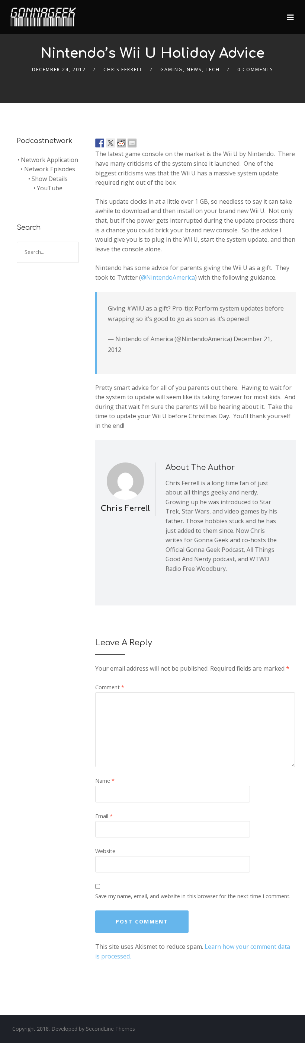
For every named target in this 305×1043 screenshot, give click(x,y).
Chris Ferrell (123, 69)
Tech (213, 69)
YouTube (49, 188)
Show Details (50, 179)
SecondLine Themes (110, 1028)
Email (104, 816)
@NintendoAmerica (168, 277)
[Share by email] (132, 143)
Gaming (171, 69)
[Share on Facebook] (99, 143)
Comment (109, 687)
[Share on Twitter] (110, 143)
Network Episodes (49, 169)
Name (105, 780)
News (194, 69)
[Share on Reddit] (121, 143)
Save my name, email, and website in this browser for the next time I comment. (192, 896)
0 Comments (255, 69)
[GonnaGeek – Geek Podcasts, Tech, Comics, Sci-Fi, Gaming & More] (45, 14)
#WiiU (135, 308)
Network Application (49, 160)
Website (105, 851)
